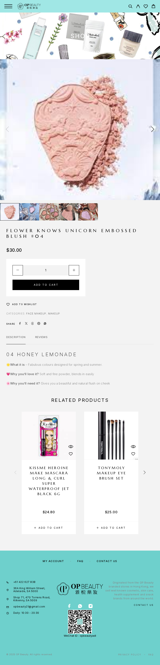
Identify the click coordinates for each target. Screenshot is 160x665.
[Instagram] (90, 606)
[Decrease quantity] (17, 270)
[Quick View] (70, 446)
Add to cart (46, 284)
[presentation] (7, 129)
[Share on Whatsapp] (45, 323)
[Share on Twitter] (26, 323)
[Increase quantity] (74, 270)
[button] (49, 528)
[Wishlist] (146, 7)
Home (40, 51)
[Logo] (29, 6)
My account (53, 561)
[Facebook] (69, 606)
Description (16, 337)
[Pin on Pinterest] (39, 323)
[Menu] (8, 6)
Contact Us (107, 561)
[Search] (130, 7)
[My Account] (138, 7)
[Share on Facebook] (20, 323)
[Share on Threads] (32, 323)
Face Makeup (36, 313)
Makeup (54, 313)
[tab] (16, 339)
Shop (53, 51)
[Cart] (153, 6)
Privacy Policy (129, 654)
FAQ (80, 561)
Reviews (41, 337)
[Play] (10, 211)
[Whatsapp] (80, 606)
